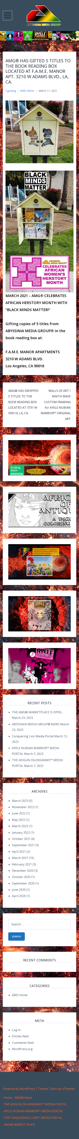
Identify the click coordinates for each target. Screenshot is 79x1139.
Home (8, 1098)
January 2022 (21, 832)
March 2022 (20, 826)
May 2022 (18, 820)
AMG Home (27, 90)
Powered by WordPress (19, 1089)
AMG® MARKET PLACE (19, 1125)
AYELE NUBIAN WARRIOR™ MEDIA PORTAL (33, 1111)
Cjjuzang (11, 90)
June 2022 (19, 813)
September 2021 (23, 845)
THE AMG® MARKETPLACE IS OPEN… (37, 712)
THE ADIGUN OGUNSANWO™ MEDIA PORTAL (35, 1104)
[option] (39, 35)
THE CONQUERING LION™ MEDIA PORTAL (33, 1118)
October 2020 (21, 877)
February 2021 (22, 864)
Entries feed (20, 1036)
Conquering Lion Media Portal (32, 736)
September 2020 (23, 883)
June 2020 (19, 890)
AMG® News (23, 1098)
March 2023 (20, 801)
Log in (16, 1030)
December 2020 (22, 871)
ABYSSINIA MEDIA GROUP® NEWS (36, 724)
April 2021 (19, 852)
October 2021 (21, 839)
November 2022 (23, 807)
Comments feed (23, 1043)
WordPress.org (22, 1049)
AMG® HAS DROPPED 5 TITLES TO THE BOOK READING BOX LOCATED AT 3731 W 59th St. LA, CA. (23, 402)
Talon (53, 1089)
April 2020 (19, 896)
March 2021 (20, 858)
